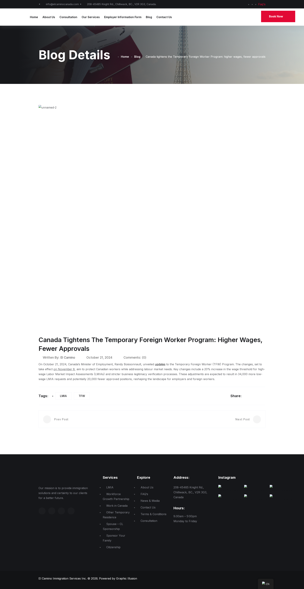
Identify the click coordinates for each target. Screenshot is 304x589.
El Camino (68, 357)
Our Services (91, 17)
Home (34, 17)
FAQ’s (144, 494)
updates (160, 364)
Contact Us (164, 17)
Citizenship (113, 547)
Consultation (68, 17)
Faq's (261, 4)
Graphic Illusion (126, 578)
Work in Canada (117, 505)
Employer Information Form (122, 17)
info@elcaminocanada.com (62, 4)
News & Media (150, 500)
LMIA (63, 396)
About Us (48, 17)
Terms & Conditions (153, 514)
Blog (149, 17)
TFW (82, 396)
